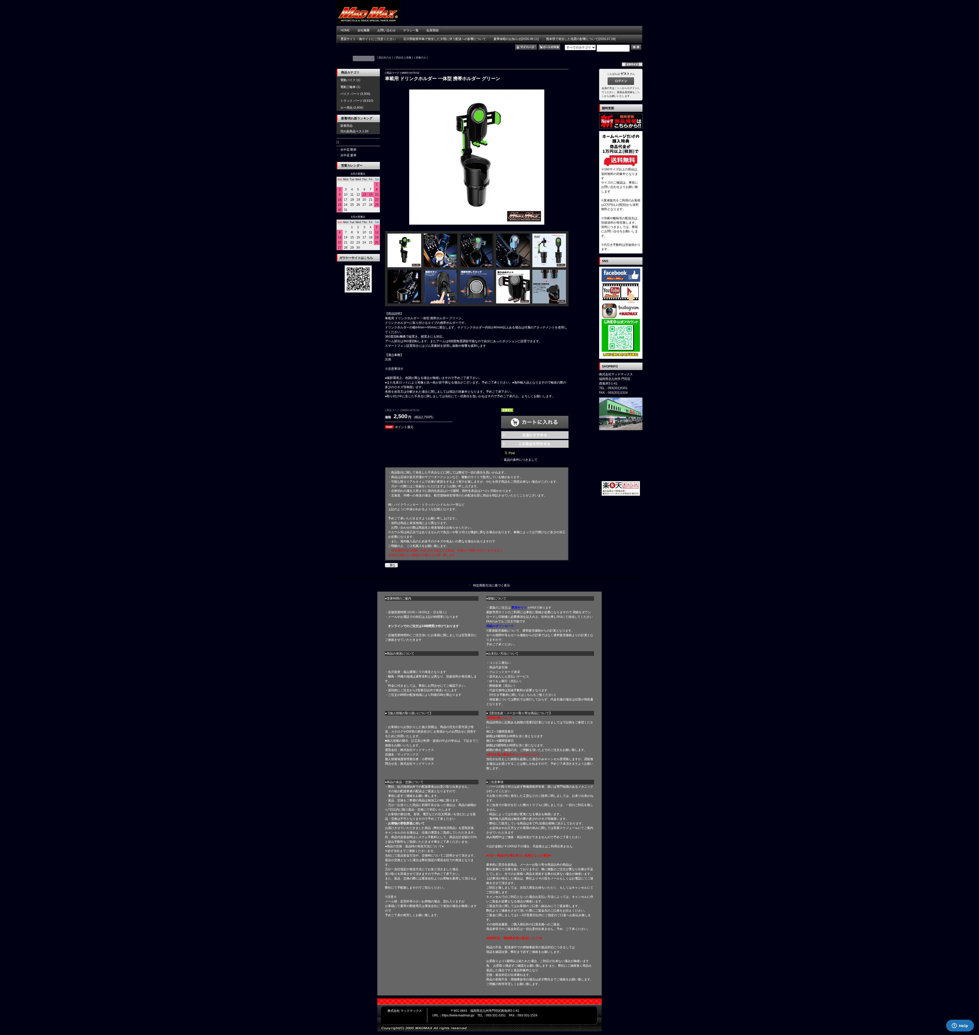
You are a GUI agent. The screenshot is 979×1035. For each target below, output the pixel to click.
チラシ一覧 (411, 30)
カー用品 (346, 107)
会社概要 (363, 30)
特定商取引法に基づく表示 (491, 585)
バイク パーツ (349, 94)
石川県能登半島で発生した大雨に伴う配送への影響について (444, 39)
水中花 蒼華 (348, 155)
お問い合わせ (386, 30)
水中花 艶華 (348, 149)
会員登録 (432, 30)
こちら (618, 88)
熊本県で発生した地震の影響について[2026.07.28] (580, 39)
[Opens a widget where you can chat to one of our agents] (960, 1026)
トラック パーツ (351, 101)
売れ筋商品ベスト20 (354, 131)
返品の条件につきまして (520, 460)
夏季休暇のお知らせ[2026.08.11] (516, 39)
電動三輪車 (348, 87)
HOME (345, 30)
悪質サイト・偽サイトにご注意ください (368, 39)
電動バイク (348, 80)
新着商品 (346, 125)
